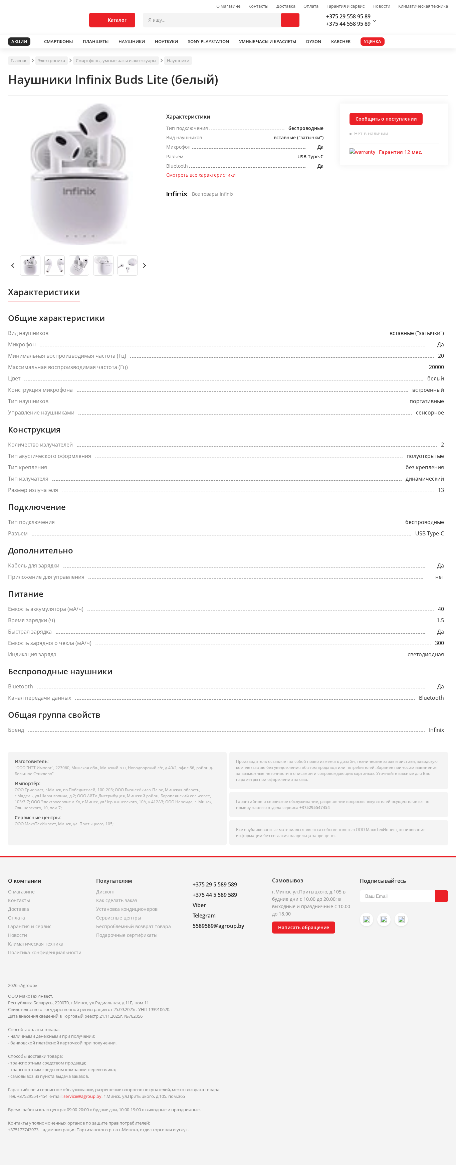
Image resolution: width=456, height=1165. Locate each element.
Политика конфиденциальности (44, 952)
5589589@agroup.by (218, 926)
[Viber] (384, 919)
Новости (381, 6)
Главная (19, 60)
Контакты (258, 6)
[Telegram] (401, 919)
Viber (199, 905)
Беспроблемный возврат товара (133, 926)
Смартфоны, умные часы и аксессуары (116, 60)
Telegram (204, 915)
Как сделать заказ (116, 900)
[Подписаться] (441, 896)
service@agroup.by (82, 1096)
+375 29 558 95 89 (348, 16)
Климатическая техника (423, 6)
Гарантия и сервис (345, 6)
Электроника (51, 60)
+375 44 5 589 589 (215, 894)
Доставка (285, 6)
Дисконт (105, 891)
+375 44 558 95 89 (348, 23)
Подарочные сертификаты (127, 935)
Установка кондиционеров (127, 909)
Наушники (178, 60)
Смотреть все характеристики (201, 175)
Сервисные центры (118, 917)
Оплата (310, 6)
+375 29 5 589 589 (215, 884)
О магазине (228, 6)
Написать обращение (303, 927)
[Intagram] (366, 919)
